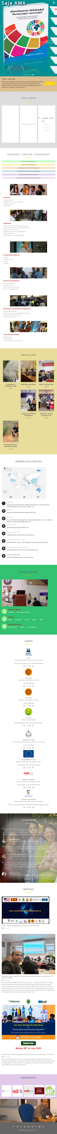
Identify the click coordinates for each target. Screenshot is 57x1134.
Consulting (11, 612)
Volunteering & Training (23, 612)
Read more (50, 83)
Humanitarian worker (10, 6)
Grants (41, 619)
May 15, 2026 (6, 928)
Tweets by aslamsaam (28, 124)
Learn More (50, 42)
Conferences (18, 619)
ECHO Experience (12, 627)
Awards (10, 619)
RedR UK (22, 627)
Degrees (34, 619)
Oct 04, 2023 (6, 1057)
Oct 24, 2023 (6, 980)
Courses (27, 619)
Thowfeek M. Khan (34, 1130)
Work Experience (31, 627)
